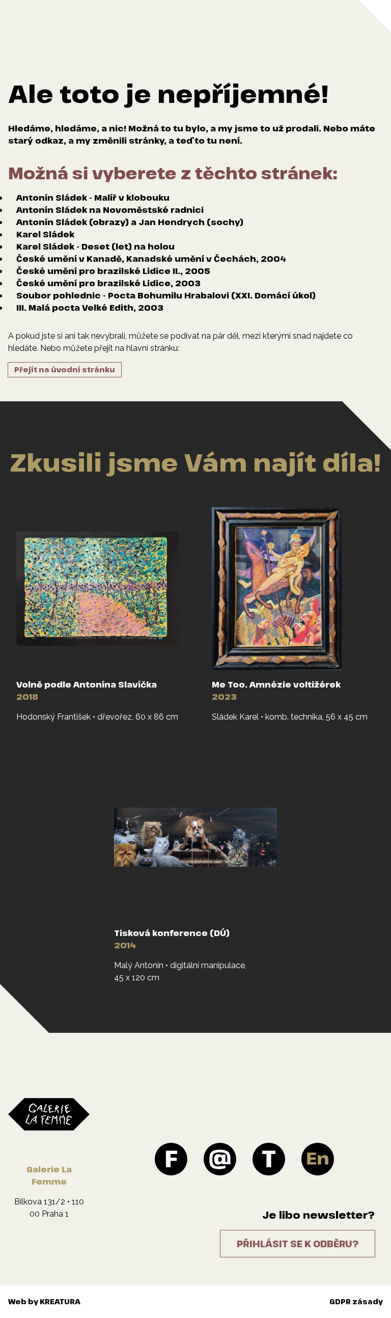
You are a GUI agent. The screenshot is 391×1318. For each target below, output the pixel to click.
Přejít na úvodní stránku (64, 369)
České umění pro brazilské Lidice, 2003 (108, 283)
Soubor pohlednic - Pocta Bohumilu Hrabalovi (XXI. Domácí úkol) (166, 295)
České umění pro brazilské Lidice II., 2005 (113, 271)
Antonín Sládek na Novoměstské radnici (110, 209)
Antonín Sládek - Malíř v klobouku (93, 197)
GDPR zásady (356, 1301)
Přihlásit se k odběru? (297, 1244)
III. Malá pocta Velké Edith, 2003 (89, 307)
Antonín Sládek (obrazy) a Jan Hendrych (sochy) (129, 222)
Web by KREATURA (44, 1301)
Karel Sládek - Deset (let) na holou (95, 246)
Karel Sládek (45, 234)
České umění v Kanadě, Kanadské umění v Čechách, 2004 (151, 258)
